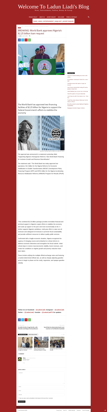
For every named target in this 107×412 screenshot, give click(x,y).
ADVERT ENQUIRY (51, 17)
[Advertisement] (41, 78)
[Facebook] (19, 40)
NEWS (40, 21)
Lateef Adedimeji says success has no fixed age (77, 91)
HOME (35, 21)
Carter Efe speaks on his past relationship (76, 93)
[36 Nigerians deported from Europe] (57, 342)
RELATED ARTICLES (22, 334)
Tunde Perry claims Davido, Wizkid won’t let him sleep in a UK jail (77, 101)
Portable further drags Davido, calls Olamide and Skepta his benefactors (28, 327)
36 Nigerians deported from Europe (56, 349)
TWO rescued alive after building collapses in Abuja (40, 349)
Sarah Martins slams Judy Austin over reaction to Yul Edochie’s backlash (54, 327)
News (22, 26)
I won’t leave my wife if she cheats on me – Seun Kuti (77, 97)
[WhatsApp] (29, 40)
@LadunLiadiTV (47, 312)
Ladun (20, 35)
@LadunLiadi (40, 310)
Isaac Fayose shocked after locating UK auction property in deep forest (77, 88)
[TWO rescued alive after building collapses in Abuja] (41, 342)
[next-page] (63, 334)
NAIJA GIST (58, 21)
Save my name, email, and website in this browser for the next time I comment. (36, 398)
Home (19, 26)
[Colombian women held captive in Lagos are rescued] (25, 342)
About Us (42, 17)
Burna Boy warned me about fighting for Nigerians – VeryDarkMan (78, 105)
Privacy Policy (33, 17)
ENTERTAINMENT (48, 21)
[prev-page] (62, 334)
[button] (88, 17)
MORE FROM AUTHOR (33, 334)
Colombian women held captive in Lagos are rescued (25, 349)
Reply (24, 362)
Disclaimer (61, 17)
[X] (22, 40)
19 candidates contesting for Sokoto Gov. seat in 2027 (77, 80)
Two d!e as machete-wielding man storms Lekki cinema (77, 76)
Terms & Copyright (71, 17)
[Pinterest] (26, 40)
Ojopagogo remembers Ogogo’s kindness (76, 108)
